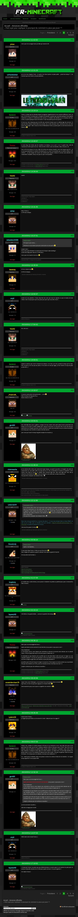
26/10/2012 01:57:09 (30, 578)
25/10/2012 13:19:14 (30, 111)
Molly (40, 705)
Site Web (13, 522)
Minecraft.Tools (39, 166)
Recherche (25, 19)
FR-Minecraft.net (39, 164)
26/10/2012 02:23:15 (30, 610)
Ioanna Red (47, 705)
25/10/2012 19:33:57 (30, 390)
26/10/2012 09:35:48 (30, 713)
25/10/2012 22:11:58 (30, 500)
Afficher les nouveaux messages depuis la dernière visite (19, 910)
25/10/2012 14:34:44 (30, 171)
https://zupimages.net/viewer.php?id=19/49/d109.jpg (33, 572)
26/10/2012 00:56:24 (30, 540)
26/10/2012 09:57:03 (30, 742)
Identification (42, 19)
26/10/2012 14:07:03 (30, 833)
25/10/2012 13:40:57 (30, 141)
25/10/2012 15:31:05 (30, 207)
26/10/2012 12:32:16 (30, 772)
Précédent (51, 33)
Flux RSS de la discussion (67, 906)
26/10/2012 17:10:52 (30, 863)
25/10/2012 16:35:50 (30, 265)
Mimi (43, 705)
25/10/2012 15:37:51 (30, 236)
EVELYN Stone (36, 705)
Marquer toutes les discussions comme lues (15, 912)
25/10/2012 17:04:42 (30, 324)
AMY (51, 705)
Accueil (5, 19)
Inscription (33, 19)
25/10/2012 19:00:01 (30, 360)
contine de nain (26, 459)
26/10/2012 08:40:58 (30, 678)
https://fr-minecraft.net (26, 569)
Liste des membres (15, 19)
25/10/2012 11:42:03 (30, 40)
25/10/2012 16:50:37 (30, 294)
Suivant (71, 35)
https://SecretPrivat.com (26, 705)
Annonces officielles (20, 26)
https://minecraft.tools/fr (26, 571)
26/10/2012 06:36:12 (30, 641)
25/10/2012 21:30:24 (30, 465)
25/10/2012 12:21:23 (30, 70)
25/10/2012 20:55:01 (30, 421)
